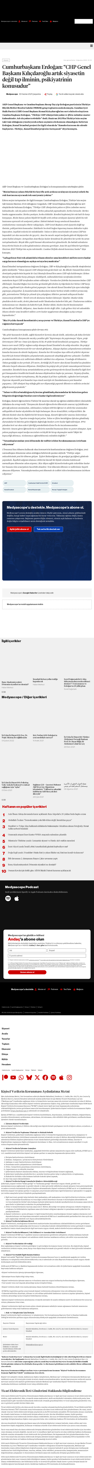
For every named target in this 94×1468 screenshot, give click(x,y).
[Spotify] (8, 898)
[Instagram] (69, 1077)
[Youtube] (13, 1077)
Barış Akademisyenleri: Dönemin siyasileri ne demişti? (15, 683)
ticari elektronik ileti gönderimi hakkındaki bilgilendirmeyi (55, 960)
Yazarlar (6, 1039)
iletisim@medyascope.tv (34, 1344)
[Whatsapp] (21, 1077)
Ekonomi (6, 1049)
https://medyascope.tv (20, 1111)
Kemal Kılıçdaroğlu (34, 489)
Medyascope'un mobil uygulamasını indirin (25, 604)
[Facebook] (45, 1077)
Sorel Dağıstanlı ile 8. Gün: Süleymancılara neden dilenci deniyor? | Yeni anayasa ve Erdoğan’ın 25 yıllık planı (77, 682)
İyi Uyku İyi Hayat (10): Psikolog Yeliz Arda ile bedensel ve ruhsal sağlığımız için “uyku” (15, 785)
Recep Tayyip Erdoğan (59, 489)
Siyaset (6, 60)
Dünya (5, 1054)
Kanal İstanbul (9, 489)
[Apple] (16, 898)
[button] (84, 9)
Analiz (5, 1034)
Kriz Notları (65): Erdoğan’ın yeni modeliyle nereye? (45, 736)
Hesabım (6, 1064)
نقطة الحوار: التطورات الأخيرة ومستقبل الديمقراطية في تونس (75, 785)
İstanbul (55, 483)
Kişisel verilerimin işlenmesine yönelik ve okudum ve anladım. (45, 960)
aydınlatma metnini (34, 960)
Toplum (5, 1044)
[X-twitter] (37, 1077)
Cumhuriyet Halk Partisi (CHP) (38, 483)
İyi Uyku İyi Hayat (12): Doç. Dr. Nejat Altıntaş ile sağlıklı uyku (15, 736)
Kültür (5, 1059)
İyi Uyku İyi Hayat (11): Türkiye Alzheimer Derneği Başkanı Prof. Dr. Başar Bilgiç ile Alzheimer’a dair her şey (76, 740)
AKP (5, 483)
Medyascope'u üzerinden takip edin (32, 593)
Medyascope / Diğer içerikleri (24, 697)
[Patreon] (5, 1077)
